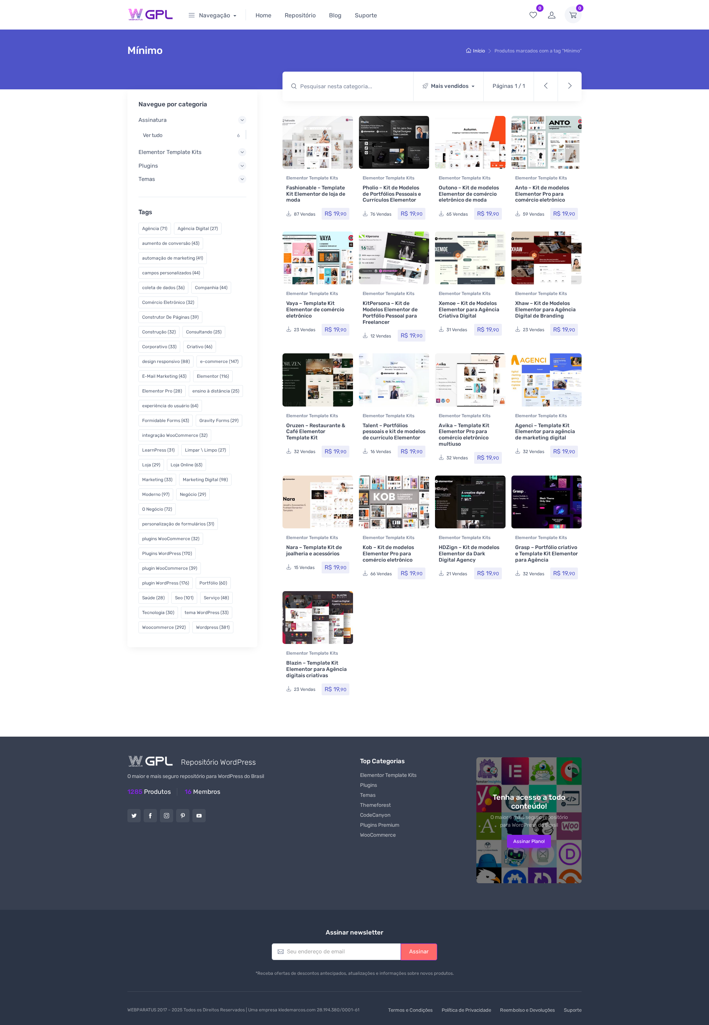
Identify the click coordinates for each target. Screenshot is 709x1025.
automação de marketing (172, 258)
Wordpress (213, 627)
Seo (184, 597)
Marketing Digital (205, 479)
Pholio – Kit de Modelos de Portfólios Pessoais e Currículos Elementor (392, 194)
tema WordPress (207, 612)
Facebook (150, 815)
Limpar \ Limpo (205, 450)
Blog (335, 15)
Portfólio (213, 583)
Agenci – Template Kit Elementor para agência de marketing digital (545, 431)
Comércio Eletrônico (168, 302)
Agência (154, 228)
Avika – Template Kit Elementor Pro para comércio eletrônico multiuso (464, 434)
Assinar (419, 951)
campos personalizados (171, 272)
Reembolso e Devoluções (527, 1010)
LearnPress (158, 450)
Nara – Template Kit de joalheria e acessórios (314, 550)
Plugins (368, 785)
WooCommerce (378, 835)
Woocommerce (164, 627)
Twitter (134, 815)
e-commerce (219, 361)
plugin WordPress (165, 583)
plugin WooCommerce (169, 568)
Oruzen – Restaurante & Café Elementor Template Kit (315, 431)
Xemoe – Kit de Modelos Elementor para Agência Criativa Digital (469, 309)
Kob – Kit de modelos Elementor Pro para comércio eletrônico (388, 553)
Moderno (155, 494)
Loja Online (186, 464)
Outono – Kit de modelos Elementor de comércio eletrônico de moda (469, 194)
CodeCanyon (375, 815)
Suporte (366, 15)
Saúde (153, 597)
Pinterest (182, 815)
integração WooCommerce (175, 435)
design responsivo (166, 361)
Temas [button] (146, 179)
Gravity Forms (219, 420)
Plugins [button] (148, 165)
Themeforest (375, 805)
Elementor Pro (162, 391)
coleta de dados (163, 287)
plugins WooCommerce (170, 538)
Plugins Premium (379, 825)
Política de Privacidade (466, 1010)
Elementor (213, 376)
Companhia (211, 287)
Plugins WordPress (167, 553)
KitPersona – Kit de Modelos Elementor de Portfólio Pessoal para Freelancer (390, 312)
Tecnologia (158, 612)
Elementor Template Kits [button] (170, 152)
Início (479, 51)
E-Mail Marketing (164, 376)
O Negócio (157, 509)
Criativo (199, 346)
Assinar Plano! (529, 841)
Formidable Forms (165, 420)
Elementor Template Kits (312, 178)
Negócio (193, 494)
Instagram (166, 815)
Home (263, 15)
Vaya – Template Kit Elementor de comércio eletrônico (315, 309)
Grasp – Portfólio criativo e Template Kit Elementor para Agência (546, 553)
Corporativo (159, 346)
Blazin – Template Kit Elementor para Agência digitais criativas (316, 669)
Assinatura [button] (152, 120)
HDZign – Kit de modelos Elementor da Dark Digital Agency (469, 553)
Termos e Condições (410, 1010)
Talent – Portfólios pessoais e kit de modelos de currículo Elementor (394, 431)
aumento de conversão (170, 243)
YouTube (199, 815)
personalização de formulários (178, 524)
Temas (368, 795)
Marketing (157, 479)
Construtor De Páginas (170, 317)
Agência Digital (198, 228)
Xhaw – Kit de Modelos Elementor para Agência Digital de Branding (545, 309)
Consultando (204, 332)
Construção (159, 332)
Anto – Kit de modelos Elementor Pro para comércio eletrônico (542, 194)
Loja (151, 464)
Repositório (300, 15)
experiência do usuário (170, 405)
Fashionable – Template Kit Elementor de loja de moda (315, 194)
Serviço (216, 597)
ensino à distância (215, 391)
